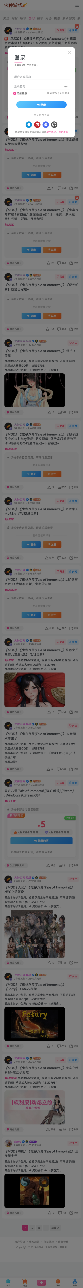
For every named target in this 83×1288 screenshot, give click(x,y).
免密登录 (64, 93)
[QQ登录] (29, 124)
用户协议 (51, 132)
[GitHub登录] (54, 124)
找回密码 (52, 93)
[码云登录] (37, 124)
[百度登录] (46, 124)
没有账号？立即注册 (25, 65)
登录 (43, 104)
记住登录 (22, 93)
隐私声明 (63, 132)
